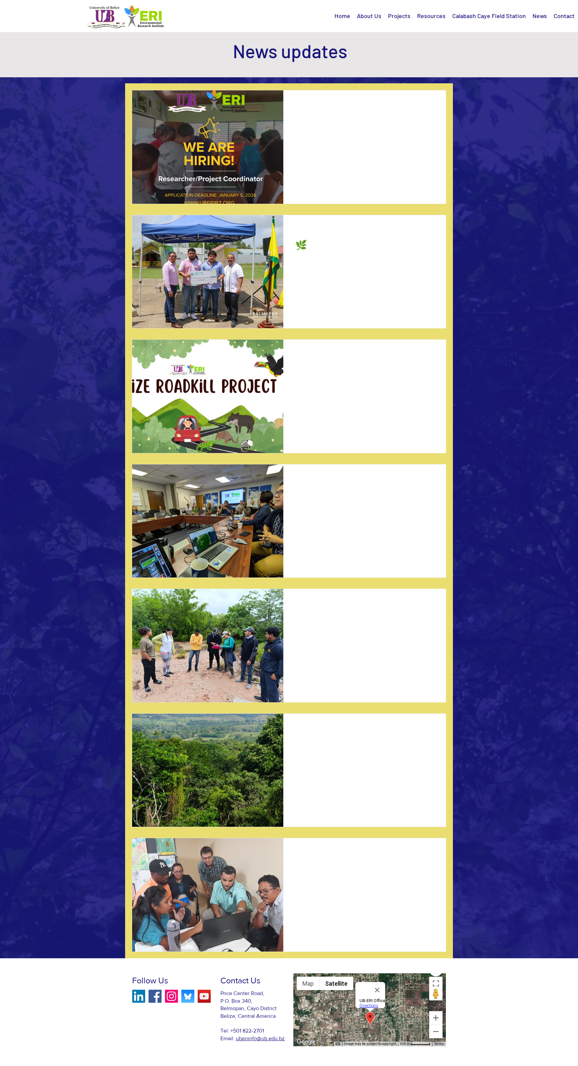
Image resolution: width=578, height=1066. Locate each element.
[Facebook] (155, 996)
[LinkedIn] (138, 996)
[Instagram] (171, 996)
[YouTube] (204, 996)
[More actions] (433, 104)
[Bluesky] (187, 996)
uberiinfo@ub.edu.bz (260, 1038)
